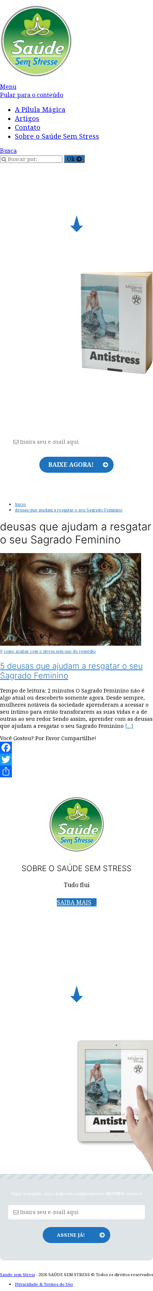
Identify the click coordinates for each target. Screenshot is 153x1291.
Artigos (27, 118)
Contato (27, 127)
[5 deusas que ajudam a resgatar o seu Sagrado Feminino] (70, 643)
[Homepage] (36, 75)
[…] (129, 725)
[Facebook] (76, 748)
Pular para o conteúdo (31, 95)
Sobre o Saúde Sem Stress (57, 136)
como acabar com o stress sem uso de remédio (50, 651)
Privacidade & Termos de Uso (44, 1284)
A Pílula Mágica (40, 109)
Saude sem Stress (17, 1274)
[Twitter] (76, 759)
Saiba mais (74, 902)
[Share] (76, 771)
